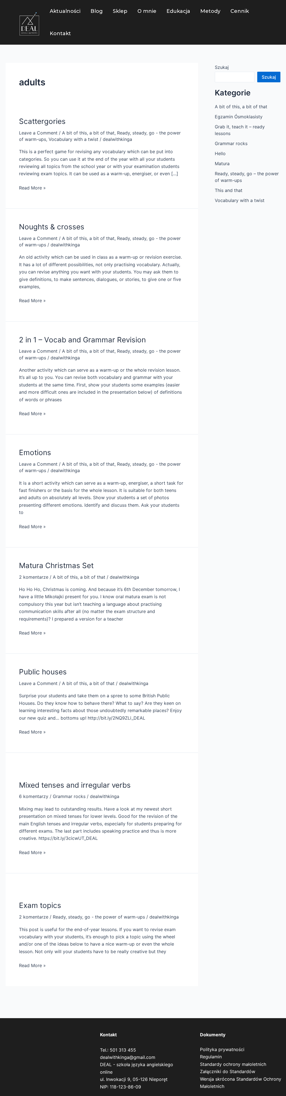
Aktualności (65, 11)
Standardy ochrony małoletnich (233, 1064)
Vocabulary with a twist (73, 139)
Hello (220, 153)
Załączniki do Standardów (227, 1071)
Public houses (43, 671)
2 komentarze (33, 577)
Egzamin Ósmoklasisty (239, 116)
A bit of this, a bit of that (88, 133)
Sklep (120, 11)
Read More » (32, 187)
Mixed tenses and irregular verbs (75, 785)
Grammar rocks (69, 796)
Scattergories (42, 121)
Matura (222, 163)
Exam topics (40, 905)
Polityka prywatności (222, 1049)
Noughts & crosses (51, 226)
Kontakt (60, 33)
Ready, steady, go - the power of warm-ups (99, 917)
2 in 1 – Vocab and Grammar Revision (82, 339)
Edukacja (178, 11)
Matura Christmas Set (56, 565)
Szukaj (222, 67)
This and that (228, 190)
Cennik (239, 11)
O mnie (146, 11)
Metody (210, 11)
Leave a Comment (38, 133)
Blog (96, 11)
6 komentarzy (33, 796)
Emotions (35, 452)
